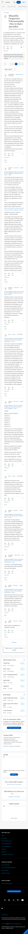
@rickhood (16, 167)
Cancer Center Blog (5, 864)
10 (19, 64)
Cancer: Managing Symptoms (10, 674)
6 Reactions (6, 324)
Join (19, 2)
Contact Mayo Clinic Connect (7, 854)
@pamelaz (16, 510)
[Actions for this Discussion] (24, 47)
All (24, 660)
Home (3, 6)
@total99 (15, 620)
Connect (7, 2)
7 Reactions (6, 575)
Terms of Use (4, 923)
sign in (11, 648)
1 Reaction (6, 612)
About (3, 835)
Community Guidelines (6, 846)
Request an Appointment (14, 891)
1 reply (5, 162)
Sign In (24, 2)
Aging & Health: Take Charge (10, 698)
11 (22, 64)
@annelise (16, 585)
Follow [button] (22, 663)
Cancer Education (7, 710)
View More (14, 642)
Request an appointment (14, 727)
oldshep (15, 29)
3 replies (6, 282)
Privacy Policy (11, 923)
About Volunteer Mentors (7, 843)
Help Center (4, 851)
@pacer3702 (17, 555)
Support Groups (11, 6)
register (16, 648)
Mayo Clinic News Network (7, 883)
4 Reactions (5, 50)
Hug (11, 48)
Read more (14, 774)
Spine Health (6, 680)
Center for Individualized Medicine (8, 867)
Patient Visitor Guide (6, 873)
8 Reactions (6, 277)
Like (4, 48)
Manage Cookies (18, 923)
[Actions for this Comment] (23, 154)
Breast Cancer (6, 668)
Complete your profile (14, 796)
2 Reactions (6, 391)
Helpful (8, 48)
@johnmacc (16, 287)
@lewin (13, 334)
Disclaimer (4, 849)
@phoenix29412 (19, 74)
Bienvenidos (14, 818)
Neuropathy (6, 12)
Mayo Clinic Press (5, 870)
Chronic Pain (6, 663)
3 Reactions (6, 467)
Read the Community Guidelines (11, 746)
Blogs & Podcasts (22, 6)
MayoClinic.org (5, 914)
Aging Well (5, 686)
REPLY (5, 160)
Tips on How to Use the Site (14, 784)
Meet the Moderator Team (7, 840)
